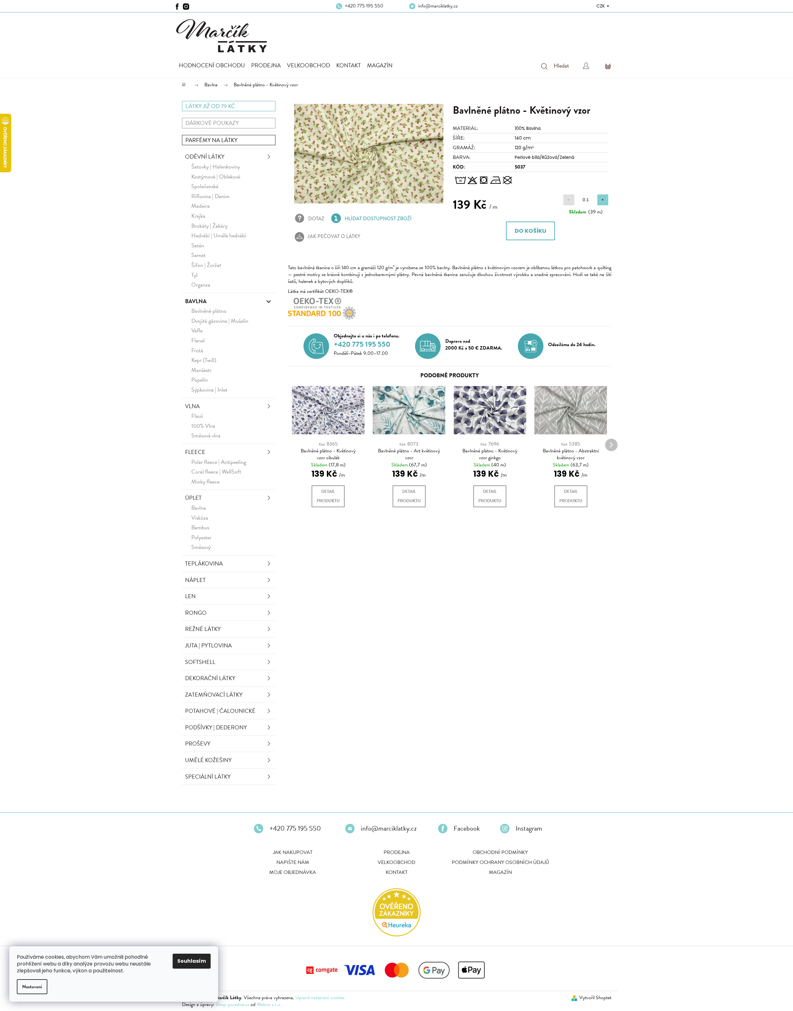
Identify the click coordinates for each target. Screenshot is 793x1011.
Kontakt (397, 872)
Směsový (201, 547)
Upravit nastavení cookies (320, 997)
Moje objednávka (292, 872)
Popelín (199, 379)
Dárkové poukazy (212, 123)
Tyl (194, 275)
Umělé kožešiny (208, 760)
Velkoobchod (396, 862)
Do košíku (530, 231)
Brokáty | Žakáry (209, 226)
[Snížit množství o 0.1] (568, 199)
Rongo (196, 612)
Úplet (193, 498)
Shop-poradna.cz (232, 1004)
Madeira (200, 206)
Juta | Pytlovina (208, 645)
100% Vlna (203, 426)
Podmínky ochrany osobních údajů (500, 862)
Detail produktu (328, 496)
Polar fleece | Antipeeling (218, 462)
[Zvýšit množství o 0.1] (602, 199)
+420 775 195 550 (364, 6)
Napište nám (292, 862)
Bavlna (196, 301)
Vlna (192, 406)
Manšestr (201, 370)
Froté (197, 350)
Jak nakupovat (293, 852)
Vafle (197, 330)
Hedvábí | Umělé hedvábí (218, 235)
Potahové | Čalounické (220, 711)
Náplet (195, 580)
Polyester (201, 537)
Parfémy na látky (211, 140)
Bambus (200, 527)
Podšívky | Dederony (216, 727)
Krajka (198, 216)
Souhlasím (191, 961)
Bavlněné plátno (209, 311)
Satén (197, 245)
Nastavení (32, 986)
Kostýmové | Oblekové (215, 176)
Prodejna (397, 852)
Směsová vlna (206, 435)
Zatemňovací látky (213, 694)
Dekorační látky (210, 678)
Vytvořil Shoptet (595, 997)
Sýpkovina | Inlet (209, 389)
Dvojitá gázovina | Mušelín (219, 321)
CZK (601, 6)
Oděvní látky (204, 156)
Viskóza (199, 517)
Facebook (467, 828)
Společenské (204, 186)
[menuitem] (212, 65)
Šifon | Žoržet (206, 265)
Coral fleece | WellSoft (216, 471)
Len (190, 596)
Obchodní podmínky (500, 852)
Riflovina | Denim (210, 196)
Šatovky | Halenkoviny (215, 166)
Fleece (195, 452)
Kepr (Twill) (203, 360)
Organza (200, 284)
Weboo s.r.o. (269, 1004)
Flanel (198, 340)
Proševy (197, 743)
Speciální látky (208, 776)
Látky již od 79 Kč (210, 106)
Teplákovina (204, 563)
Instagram (529, 828)
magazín (500, 872)
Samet (198, 255)
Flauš (197, 416)
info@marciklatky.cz (438, 6)
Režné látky (203, 629)
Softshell (200, 662)
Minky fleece (205, 481)
